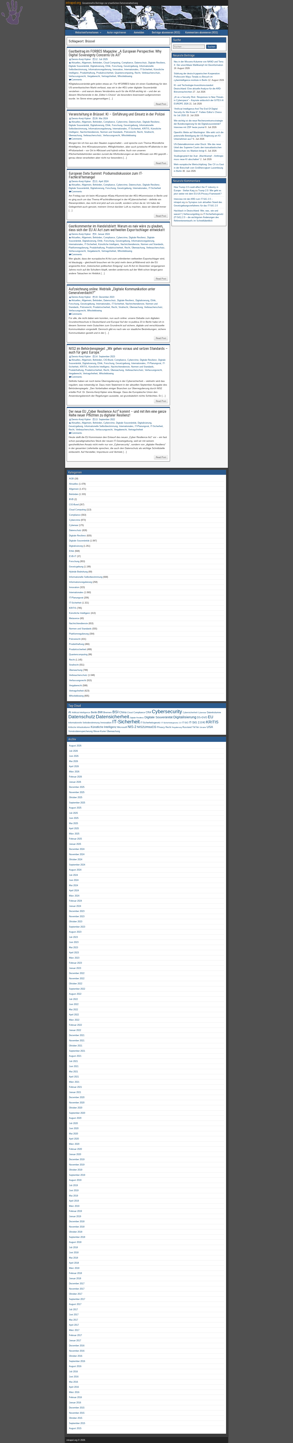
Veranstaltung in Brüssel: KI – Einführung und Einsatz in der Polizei (117, 114)
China (122, 712)
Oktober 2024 (75, 859)
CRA (148, 712)
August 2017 (75, 1304)
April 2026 (74, 766)
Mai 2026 (73, 761)
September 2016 (77, 1361)
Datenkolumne (214, 712)
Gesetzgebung (131, 66)
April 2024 (74, 890)
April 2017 (74, 1325)
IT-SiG (185, 722)
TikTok (195, 727)
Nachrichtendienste (89, 132)
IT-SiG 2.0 (195, 722)
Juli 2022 (73, 999)
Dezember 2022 (76, 973)
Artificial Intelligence (81, 712)
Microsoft (122, 727)
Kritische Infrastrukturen (79, 727)
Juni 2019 (74, 1190)
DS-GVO (202, 717)
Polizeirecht (130, 132)
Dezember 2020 (76, 1097)
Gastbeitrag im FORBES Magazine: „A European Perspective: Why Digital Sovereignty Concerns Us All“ (115, 53)
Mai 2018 (73, 1257)
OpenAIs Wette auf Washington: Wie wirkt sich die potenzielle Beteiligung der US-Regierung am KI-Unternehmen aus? (198, 135)
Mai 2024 (73, 885)
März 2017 (74, 1330)
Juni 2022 (74, 1004)
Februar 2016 (75, 1397)
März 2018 (74, 1268)
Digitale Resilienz (156, 62)
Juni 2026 (74, 756)
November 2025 (76, 792)
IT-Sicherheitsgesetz (150, 722)
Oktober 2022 (75, 983)
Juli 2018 (73, 1247)
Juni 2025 (74, 818)
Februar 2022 (75, 1025)
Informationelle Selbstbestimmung (101, 426)
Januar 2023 (75, 968)
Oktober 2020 (75, 1107)
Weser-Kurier (99, 731)
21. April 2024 (102, 181)
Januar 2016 (75, 1402)
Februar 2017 (75, 1335)
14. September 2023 (105, 356)
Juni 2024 (74, 880)
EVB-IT (72, 556)
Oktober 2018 (75, 1232)
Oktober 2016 (75, 1356)
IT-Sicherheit (146, 69)
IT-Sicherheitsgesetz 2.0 (171, 723)
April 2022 (74, 1014)
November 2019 (76, 1164)
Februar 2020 (75, 1149)
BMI (100, 712)
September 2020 (77, 1113)
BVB (71, 499)
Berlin (94, 712)
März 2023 (74, 958)
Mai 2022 (73, 1009)
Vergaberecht (93, 76)
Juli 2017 (73, 1309)
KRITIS (145, 128)
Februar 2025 (75, 838)
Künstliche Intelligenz (108, 244)
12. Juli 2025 (101, 59)
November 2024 (76, 854)
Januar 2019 (75, 1216)
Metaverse (74, 618)
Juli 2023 (73, 937)
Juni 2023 (74, 942)
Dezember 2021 (76, 1035)
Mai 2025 (73, 823)
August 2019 (75, 1180)
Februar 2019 (75, 1211)
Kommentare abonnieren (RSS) (201, 32)
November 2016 (76, 1351)
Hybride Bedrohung (78, 571)
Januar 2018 (75, 1278)
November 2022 (76, 978)
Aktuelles (76, 62)
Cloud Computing (111, 62)
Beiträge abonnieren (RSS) (166, 32)
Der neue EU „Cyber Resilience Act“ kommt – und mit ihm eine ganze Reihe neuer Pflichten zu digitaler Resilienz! (117, 413)
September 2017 (77, 1299)
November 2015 (76, 1413)
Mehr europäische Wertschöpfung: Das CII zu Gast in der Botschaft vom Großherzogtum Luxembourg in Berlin (199, 167)
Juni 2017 (74, 1314)
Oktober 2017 (75, 1294)
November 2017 (76, 1289)
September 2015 (77, 1423)
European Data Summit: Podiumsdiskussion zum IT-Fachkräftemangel (106, 175)
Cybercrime (122, 122)
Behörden (97, 62)
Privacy (161, 727)
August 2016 (75, 1366)
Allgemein (86, 62)
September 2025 (77, 802)
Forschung (117, 66)
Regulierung (177, 727)
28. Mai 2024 (101, 118)
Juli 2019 (73, 1185)
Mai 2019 (73, 1195)
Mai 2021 (73, 1071)
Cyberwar (73, 525)
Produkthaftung (87, 73)
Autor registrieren (116, 32)
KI (203, 722)
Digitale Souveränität (79, 66)
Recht (137, 73)
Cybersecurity (167, 711)
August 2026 (75, 745)
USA (210, 727)
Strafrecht (149, 132)
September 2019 (77, 1175)
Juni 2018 (74, 1252)
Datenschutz (140, 62)
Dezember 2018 (76, 1221)
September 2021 (77, 1051)
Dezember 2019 (76, 1159)
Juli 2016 (73, 1371)
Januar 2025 (75, 844)
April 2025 (74, 828)
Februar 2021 (75, 1087)
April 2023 (74, 952)
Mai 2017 (73, 1320)
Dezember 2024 (76, 849)
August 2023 (75, 932)
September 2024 (77, 864)
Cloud (130, 712)
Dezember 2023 (76, 911)
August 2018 (75, 1242)
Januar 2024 (75, 906)
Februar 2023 (75, 963)
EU (210, 717)
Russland (187, 727)
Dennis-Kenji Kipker (81, 59)
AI (69, 712)
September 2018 (77, 1237)
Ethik (108, 66)
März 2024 (74, 895)
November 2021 (76, 1040)
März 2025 (74, 833)
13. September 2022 (105, 419)
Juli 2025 (73, 813)
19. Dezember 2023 (104, 297)
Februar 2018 (75, 1273)
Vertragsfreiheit (108, 76)
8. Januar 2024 (102, 234)
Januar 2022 (75, 1030)
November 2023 (76, 916)
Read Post (161, 104)
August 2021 (75, 1056)
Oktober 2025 (75, 797)
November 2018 (76, 1226)
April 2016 (74, 1387)
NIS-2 (132, 727)
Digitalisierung (97, 66)
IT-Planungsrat (154, 363)
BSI (115, 712)
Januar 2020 (75, 1154)
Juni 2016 (74, 1376)
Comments (76, 79)
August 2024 (75, 870)
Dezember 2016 (76, 1345)
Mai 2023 (73, 947)
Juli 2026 (73, 751)
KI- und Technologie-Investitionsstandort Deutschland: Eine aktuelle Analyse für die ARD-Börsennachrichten (197, 88)
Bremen (107, 712)
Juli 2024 (73, 875)
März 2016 (74, 1392)
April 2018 (74, 1263)
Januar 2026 (75, 782)
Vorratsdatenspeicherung (80, 731)
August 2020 (75, 1118)
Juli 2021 (73, 1061)
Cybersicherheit (190, 712)
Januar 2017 (75, 1340)
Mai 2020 (73, 1133)
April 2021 (74, 1076)
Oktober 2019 (75, 1169)
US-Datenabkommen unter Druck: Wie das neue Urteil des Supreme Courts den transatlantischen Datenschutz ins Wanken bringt (197, 147)
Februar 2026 (75, 776)
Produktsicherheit (104, 73)
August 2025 (75, 807)
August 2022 (75, 994)
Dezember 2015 (76, 1407)
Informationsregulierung (99, 69)
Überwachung (75, 135)
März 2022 (74, 1020)
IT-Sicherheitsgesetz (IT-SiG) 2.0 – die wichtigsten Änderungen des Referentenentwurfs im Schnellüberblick (198, 217)
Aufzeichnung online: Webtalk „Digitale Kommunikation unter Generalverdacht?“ (112, 291)
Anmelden (139, 32)
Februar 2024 (75, 901)
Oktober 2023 (75, 921)
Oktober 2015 (75, 1418)
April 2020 (74, 1138)
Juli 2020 (73, 1123)
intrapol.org (73, 3)
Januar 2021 (75, 1092)
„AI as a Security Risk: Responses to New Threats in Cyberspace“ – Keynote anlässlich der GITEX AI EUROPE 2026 (199, 100)
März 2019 (74, 1206)
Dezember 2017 (76, 1283)
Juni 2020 (74, 1128)
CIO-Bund (108, 360)
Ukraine (203, 727)
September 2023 (77, 926)
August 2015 (75, 1428)
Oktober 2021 (75, 1045)
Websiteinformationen (87, 32)
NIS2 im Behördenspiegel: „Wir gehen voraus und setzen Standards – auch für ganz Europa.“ (118, 350)
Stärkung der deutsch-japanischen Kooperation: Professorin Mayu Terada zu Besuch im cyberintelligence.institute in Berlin (197, 76)
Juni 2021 (74, 1066)
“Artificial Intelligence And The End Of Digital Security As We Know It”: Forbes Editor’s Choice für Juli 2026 (198, 112)
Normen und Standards (111, 132)
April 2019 (74, 1201)
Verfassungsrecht (77, 76)
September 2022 (77, 989)
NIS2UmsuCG (146, 727)
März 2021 (74, 1082)
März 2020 (74, 1144)
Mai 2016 (73, 1382)
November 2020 (76, 1102)
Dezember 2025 (76, 787)
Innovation (118, 69)
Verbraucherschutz (151, 73)
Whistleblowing (125, 76)
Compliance (127, 62)
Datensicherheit (112, 716)
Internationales (131, 69)
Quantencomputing (124, 73)
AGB (71, 478)
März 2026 (74, 771)
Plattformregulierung (78, 247)
